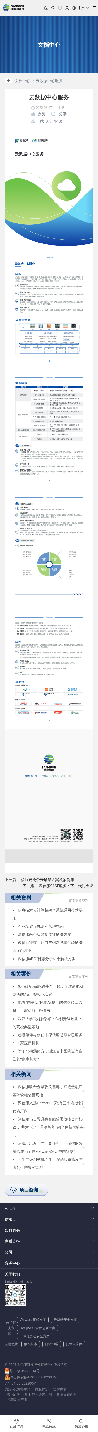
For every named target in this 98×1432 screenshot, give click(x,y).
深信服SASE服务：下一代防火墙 (66, 885)
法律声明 (60, 1389)
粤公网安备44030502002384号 (33, 1377)
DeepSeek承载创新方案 (37, 1328)
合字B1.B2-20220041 (21, 1383)
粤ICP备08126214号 (24, 1370)
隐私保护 (42, 1389)
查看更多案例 (78, 977)
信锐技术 (30, 1344)
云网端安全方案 (65, 1319)
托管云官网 (74, 1344)
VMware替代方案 (33, 1319)
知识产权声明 (17, 1394)
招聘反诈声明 (17, 1399)
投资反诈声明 (67, 1394)
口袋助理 (51, 1344)
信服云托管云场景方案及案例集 (47, 879)
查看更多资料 (78, 900)
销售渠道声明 (42, 1394)
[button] (80, 8)
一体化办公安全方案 (35, 1336)
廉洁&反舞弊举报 (17, 1389)
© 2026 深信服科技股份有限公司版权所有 (36, 1364)
